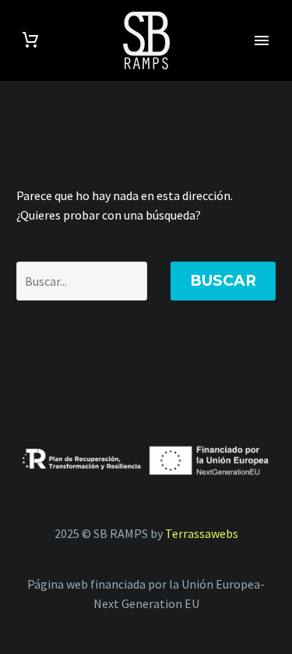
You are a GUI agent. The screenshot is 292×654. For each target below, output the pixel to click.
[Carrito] (30, 40)
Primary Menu (262, 40)
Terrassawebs (201, 533)
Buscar (223, 281)
